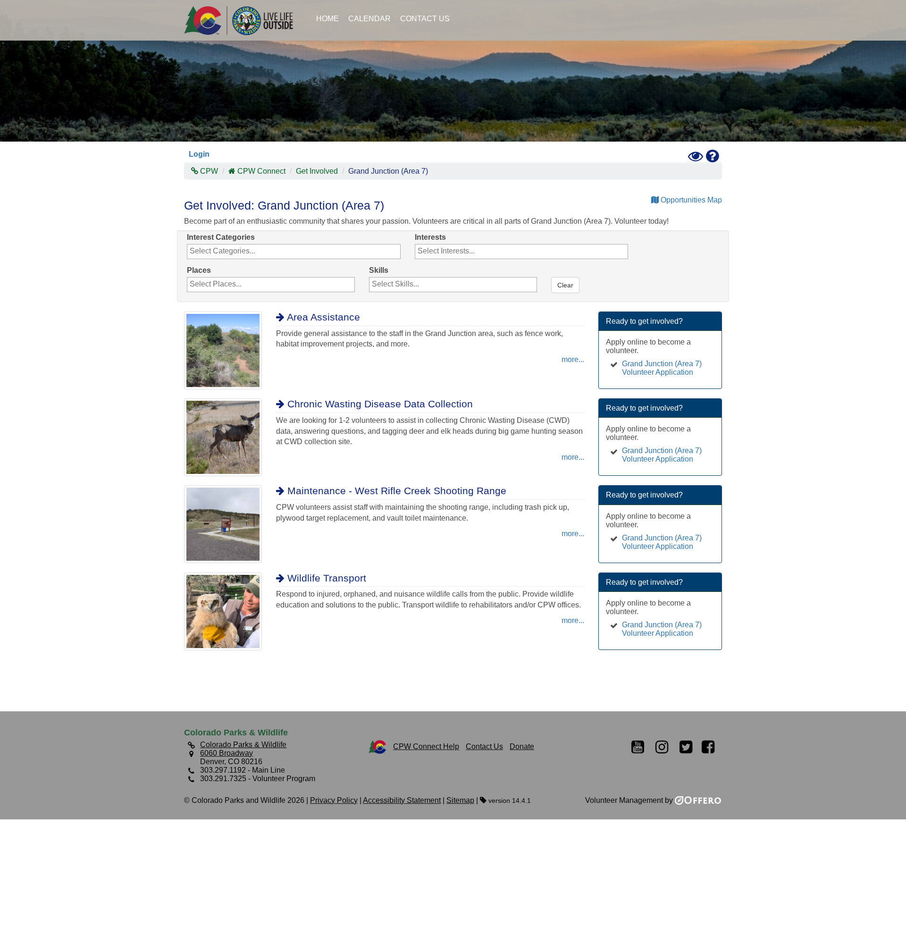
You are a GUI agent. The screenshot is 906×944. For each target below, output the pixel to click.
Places (199, 270)
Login (199, 154)
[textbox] (238, 251)
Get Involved (317, 171)
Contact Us (425, 19)
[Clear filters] (552, 270)
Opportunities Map (690, 200)
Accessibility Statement (402, 800)
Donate (522, 746)
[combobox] (294, 251)
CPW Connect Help (426, 746)
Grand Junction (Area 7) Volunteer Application (662, 368)
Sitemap (460, 800)
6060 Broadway (226, 753)
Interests (430, 237)
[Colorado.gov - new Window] (377, 746)
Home (327, 19)
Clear (565, 285)
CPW (208, 171)
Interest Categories (221, 237)
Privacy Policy (334, 800)
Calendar (369, 19)
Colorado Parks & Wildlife (243, 20)
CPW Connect (261, 171)
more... (573, 359)
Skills (378, 270)
